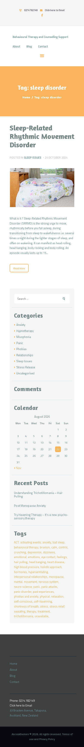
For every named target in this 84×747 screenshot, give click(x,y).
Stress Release (25, 367)
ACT (16, 542)
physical (45, 596)
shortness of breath (26, 606)
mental (18, 582)
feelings (62, 557)
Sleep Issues (32, 157)
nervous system (48, 582)
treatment (44, 611)
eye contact (48, 557)
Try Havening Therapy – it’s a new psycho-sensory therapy (41, 516)
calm (54, 547)
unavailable (41, 616)
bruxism (45, 547)
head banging (37, 562)
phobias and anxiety (26, 596)
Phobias (21, 349)
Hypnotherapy (25, 331)
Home (26, 97)
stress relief (57, 606)
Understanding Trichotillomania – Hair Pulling (38, 494)
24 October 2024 (56, 157)
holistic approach (51, 567)
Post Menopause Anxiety (30, 506)
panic (36, 587)
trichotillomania (23, 616)
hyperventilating (38, 572)
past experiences (43, 591)
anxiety (46, 542)
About (13, 669)
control (63, 547)
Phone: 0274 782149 (22, 700)
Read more (19, 268)
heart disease (55, 562)
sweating (19, 611)
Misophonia (23, 337)
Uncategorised (25, 373)
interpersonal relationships (30, 577)
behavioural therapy (26, 547)
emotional (20, 557)
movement (30, 582)
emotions (34, 557)
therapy (31, 611)
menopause (56, 577)
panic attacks (49, 587)
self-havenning (43, 601)
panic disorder (22, 591)
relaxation (57, 596)
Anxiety (20, 325)
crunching (20, 552)
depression (35, 552)
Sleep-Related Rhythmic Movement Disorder (42, 136)
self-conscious (23, 601)
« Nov (17, 468)
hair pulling (21, 562)
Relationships (24, 355)
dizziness (49, 552)
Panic (19, 343)
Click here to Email (21, 705)
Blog (13, 676)
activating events (30, 542)
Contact (14, 682)
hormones (20, 572)
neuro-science (23, 587)
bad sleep (58, 542)
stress (44, 606)
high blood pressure (26, 567)
